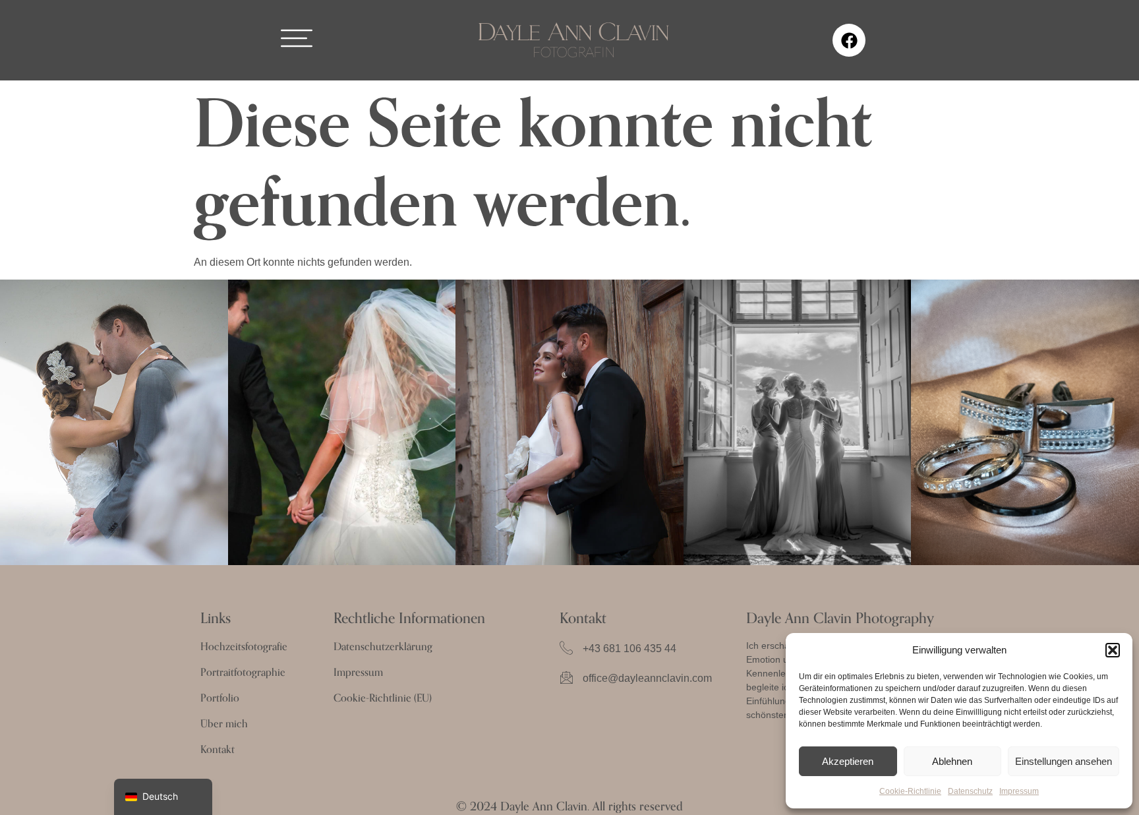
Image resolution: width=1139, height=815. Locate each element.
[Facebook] (848, 40)
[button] (1112, 650)
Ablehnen (952, 761)
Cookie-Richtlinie (910, 791)
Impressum (1019, 791)
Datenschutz (970, 791)
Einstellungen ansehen (1063, 761)
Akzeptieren (847, 761)
